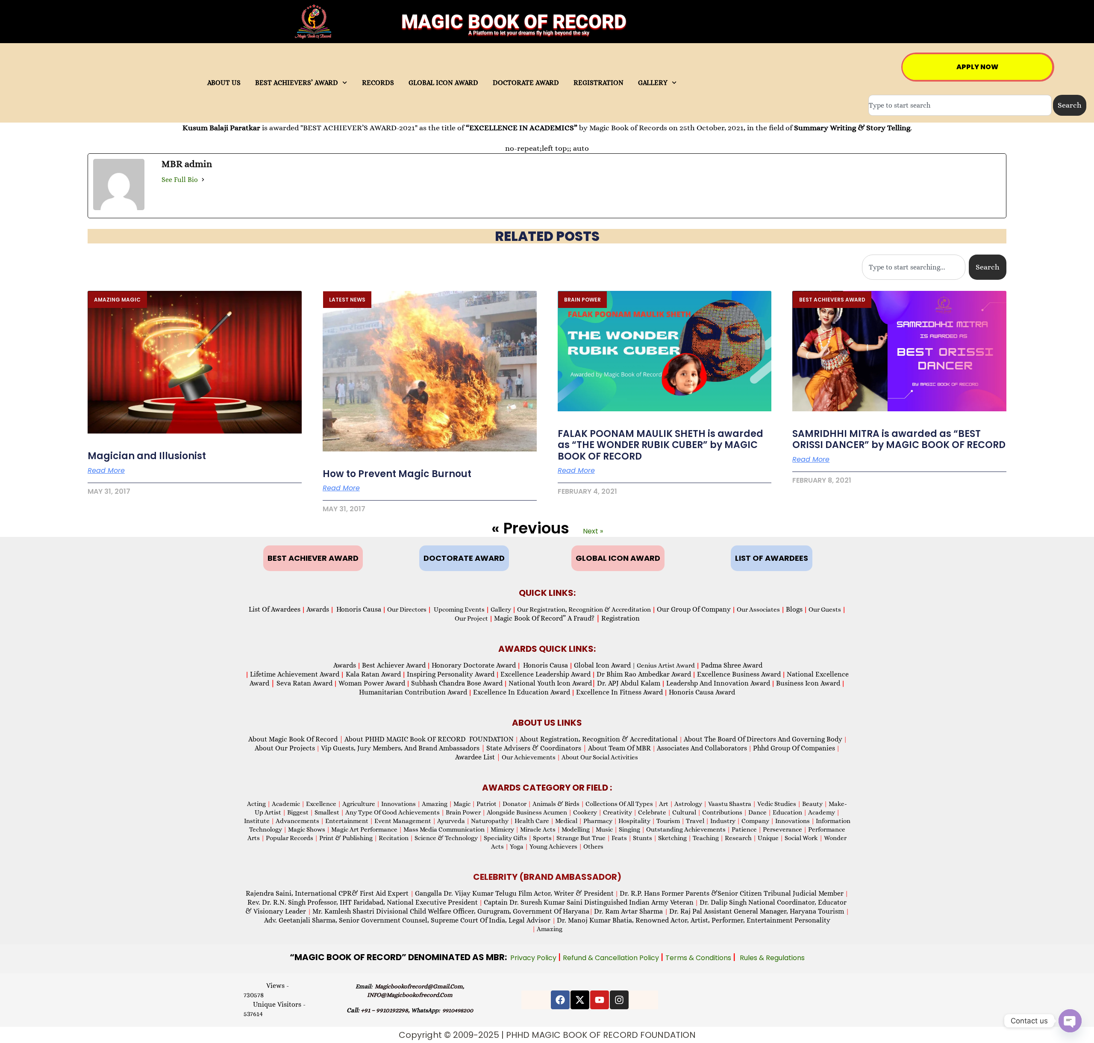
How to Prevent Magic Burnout (397, 473)
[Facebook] (560, 999)
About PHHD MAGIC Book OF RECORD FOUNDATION (429, 739)
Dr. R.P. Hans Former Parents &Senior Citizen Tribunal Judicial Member (732, 893)
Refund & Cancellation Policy (612, 958)
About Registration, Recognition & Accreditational (599, 739)
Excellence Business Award (739, 674)
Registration (620, 618)
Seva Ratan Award (303, 683)
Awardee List (477, 757)
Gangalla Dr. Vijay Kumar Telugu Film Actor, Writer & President (514, 893)
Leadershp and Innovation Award (718, 683)
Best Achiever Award (394, 665)
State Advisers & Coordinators (536, 748)
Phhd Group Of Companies (794, 748)
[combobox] (960, 105)
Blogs (794, 609)
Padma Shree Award (731, 665)
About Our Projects (285, 748)
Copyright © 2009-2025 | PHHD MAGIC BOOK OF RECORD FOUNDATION (547, 1035)
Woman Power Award (371, 683)
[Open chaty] (1070, 1020)
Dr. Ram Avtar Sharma (628, 911)
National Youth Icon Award (552, 683)
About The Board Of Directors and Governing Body (763, 739)
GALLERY (653, 82)
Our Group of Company (694, 609)
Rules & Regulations (772, 958)
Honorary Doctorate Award (474, 665)
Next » (593, 531)
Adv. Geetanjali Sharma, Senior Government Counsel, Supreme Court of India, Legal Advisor (408, 920)
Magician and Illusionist (147, 456)
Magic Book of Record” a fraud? (547, 618)
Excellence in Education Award (521, 692)
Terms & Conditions (699, 958)
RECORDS (378, 82)
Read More (106, 470)
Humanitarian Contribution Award (413, 692)
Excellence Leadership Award (545, 674)
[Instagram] (619, 999)
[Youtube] (599, 999)
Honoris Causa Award (702, 692)
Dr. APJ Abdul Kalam (628, 683)
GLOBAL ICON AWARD (443, 82)
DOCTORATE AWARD (526, 82)
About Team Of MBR (619, 748)
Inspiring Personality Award (450, 674)
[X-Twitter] (580, 999)
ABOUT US (224, 82)
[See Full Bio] (203, 180)
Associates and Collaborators (702, 748)
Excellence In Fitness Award (619, 692)
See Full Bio (180, 180)
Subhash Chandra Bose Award (457, 683)
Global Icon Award (602, 665)
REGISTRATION (598, 82)
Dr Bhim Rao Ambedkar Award (644, 674)
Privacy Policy (534, 958)
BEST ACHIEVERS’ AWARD (296, 82)
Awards (317, 609)
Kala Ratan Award (372, 674)
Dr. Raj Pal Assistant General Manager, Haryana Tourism (757, 911)
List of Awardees (274, 609)
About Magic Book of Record (295, 739)
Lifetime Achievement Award (294, 674)
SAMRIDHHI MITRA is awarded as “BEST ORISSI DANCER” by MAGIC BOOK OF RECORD (899, 439)
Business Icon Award (808, 683)
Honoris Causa (358, 609)
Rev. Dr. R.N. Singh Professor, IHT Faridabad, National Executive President (362, 902)
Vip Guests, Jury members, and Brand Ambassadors (403, 748)
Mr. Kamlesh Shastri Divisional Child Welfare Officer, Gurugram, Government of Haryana (450, 911)
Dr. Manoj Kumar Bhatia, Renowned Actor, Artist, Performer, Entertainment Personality (693, 920)
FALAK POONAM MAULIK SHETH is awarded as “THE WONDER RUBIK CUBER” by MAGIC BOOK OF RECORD (660, 445)
